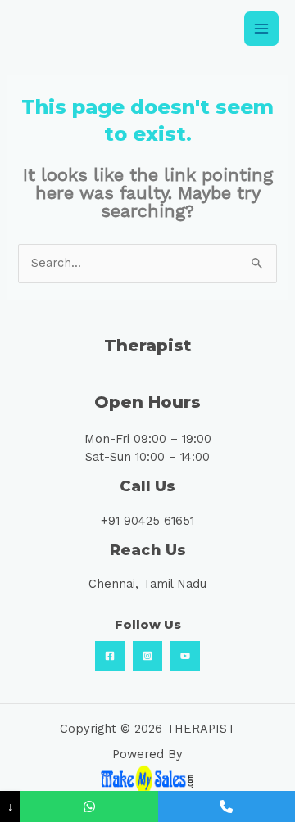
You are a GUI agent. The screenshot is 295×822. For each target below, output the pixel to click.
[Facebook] (110, 656)
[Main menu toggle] (261, 28)
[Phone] (226, 806)
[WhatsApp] (88, 806)
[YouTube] (185, 656)
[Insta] (147, 656)
